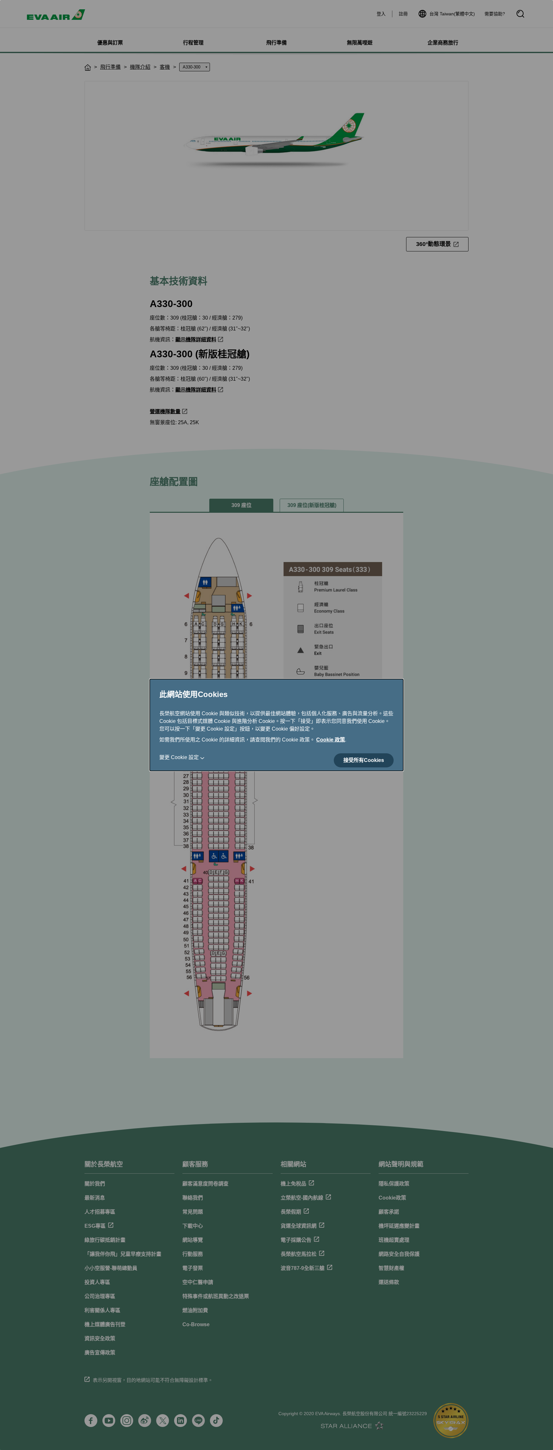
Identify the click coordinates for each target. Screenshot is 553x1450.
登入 (381, 13)
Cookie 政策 (330, 739)
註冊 (403, 13)
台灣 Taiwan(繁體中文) (452, 13)
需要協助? (495, 13)
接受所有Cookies (363, 760)
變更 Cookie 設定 (179, 757)
